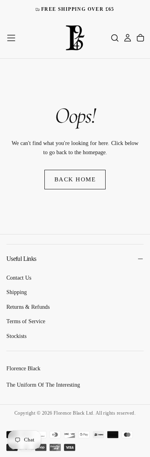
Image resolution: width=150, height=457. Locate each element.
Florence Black (23, 369)
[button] (11, 38)
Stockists (16, 336)
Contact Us (18, 278)
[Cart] (140, 38)
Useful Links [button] (21, 258)
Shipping (16, 292)
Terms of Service (25, 321)
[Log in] (127, 38)
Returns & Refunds (28, 307)
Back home (75, 179)
